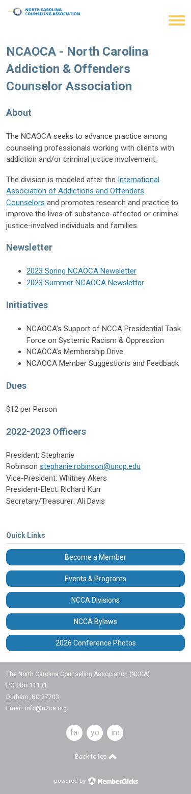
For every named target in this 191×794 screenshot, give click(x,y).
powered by (70, 781)
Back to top (91, 756)
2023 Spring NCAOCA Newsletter (81, 271)
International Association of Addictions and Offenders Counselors (82, 191)
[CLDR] (49, 14)
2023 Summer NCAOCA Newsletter (85, 282)
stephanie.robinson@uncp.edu (90, 466)
